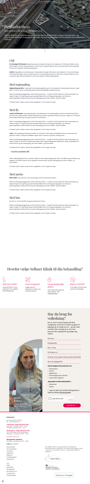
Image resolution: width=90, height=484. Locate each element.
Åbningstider (11, 469)
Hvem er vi (78, 1)
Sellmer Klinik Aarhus (50, 1)
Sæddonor (10, 453)
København (53, 384)
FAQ (59, 1)
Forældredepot (12, 457)
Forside (40, 1)
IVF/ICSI (51, 371)
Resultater (10, 467)
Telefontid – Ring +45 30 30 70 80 (18, 424)
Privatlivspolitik (11, 475)
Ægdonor (9, 455)
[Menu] (83, 7)
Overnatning (11, 473)
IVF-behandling (11, 449)
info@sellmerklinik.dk (13, 436)
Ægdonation (53, 373)
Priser (63, 1)
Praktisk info (70, 1)
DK (83, 1)
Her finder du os (12, 471)
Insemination (53, 369)
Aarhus (51, 386)
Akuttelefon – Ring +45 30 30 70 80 (18, 430)
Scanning (10, 451)
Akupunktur (10, 459)
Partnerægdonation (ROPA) (58, 375)
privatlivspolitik (64, 392)
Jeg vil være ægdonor (56, 378)
